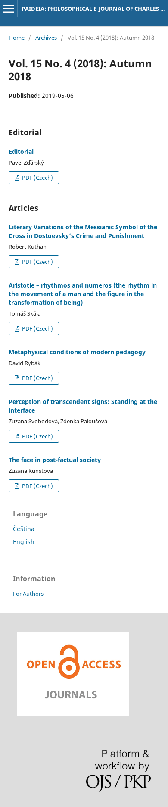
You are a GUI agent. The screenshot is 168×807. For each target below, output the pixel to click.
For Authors (28, 593)
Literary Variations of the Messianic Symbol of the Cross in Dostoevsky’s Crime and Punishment (83, 231)
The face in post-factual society (55, 460)
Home (17, 37)
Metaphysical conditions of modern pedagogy (77, 352)
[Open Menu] (8, 8)
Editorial (21, 151)
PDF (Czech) (37, 177)
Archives (46, 37)
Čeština (23, 529)
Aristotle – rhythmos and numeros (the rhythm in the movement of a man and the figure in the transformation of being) (83, 294)
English (23, 542)
